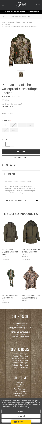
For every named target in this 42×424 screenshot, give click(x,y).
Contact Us (20, 384)
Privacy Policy (20, 396)
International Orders (20, 393)
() (39, 5)
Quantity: (5, 139)
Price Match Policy (20, 389)
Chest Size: (6, 121)
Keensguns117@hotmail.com (20, 336)
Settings (21, 411)
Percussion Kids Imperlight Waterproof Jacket (10, 252)
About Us (20, 382)
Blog (19, 387)
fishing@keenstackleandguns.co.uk (20, 328)
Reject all (21, 416)
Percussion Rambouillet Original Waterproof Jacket (31, 252)
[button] (21, 174)
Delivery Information (20, 391)
